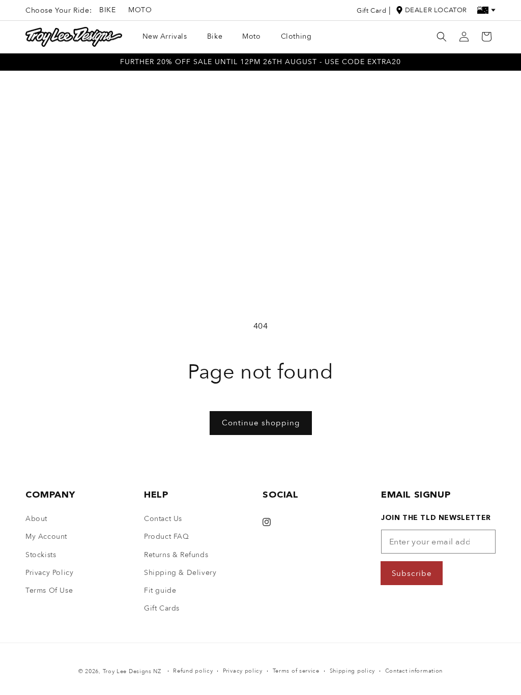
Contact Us (163, 519)
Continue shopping (261, 423)
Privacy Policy (49, 572)
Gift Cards (162, 608)
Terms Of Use (49, 590)
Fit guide (160, 590)
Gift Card (371, 10)
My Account (46, 536)
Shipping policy (352, 671)
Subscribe (412, 573)
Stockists (40, 555)
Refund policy (193, 671)
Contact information (414, 671)
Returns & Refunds (176, 555)
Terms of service (296, 671)
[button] (441, 36)
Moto (140, 10)
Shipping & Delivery (180, 572)
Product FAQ (166, 536)
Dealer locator (436, 10)
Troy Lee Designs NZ (132, 671)
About (36, 519)
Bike (107, 10)
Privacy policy (243, 671)
